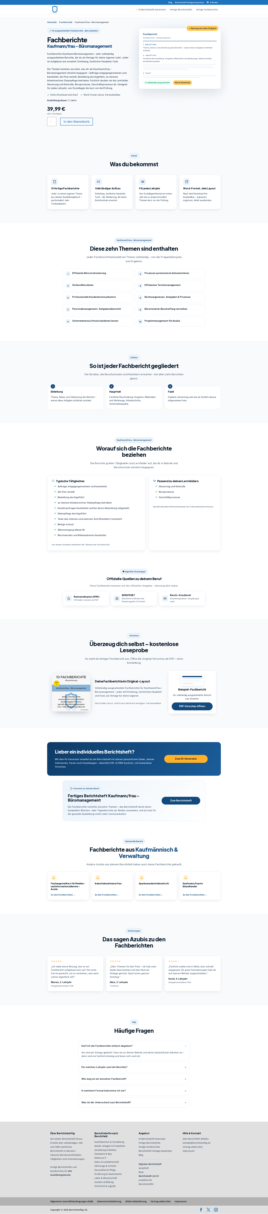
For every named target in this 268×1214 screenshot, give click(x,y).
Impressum (188, 1150)
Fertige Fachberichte (207, 10)
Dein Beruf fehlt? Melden (196, 1138)
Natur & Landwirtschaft (106, 1161)
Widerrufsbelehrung (136, 1201)
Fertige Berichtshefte (181, 10)
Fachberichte (65, 22)
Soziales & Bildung (104, 1182)
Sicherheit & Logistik (105, 1186)
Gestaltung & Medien (105, 1149)
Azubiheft (144, 1168)
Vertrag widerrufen (193, 1146)
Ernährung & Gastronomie (108, 1173)
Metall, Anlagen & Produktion (109, 1145)
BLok (141, 1172)
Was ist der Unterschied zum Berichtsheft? (106, 1102)
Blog (170, 3)
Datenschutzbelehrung (109, 1201)
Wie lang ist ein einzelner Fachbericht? (104, 1078)
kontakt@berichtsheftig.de (196, 1142)
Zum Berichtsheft (181, 800)
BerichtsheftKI (146, 1184)
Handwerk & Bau (103, 1153)
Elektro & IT (100, 1157)
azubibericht (145, 1180)
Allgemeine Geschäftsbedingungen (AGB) (71, 1201)
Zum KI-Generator (186, 758)
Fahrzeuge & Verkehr (105, 1165)
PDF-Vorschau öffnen (192, 706)
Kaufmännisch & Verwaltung (109, 1141)
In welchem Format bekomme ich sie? (103, 1090)
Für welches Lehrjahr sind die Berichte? (104, 1067)
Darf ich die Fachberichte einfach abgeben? (107, 1045)
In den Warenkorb (76, 121)
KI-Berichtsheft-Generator (152, 1138)
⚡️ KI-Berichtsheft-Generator (150, 10)
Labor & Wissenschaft (105, 1178)
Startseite (52, 22)
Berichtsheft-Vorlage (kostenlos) (189, 3)
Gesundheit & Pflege (105, 1169)
